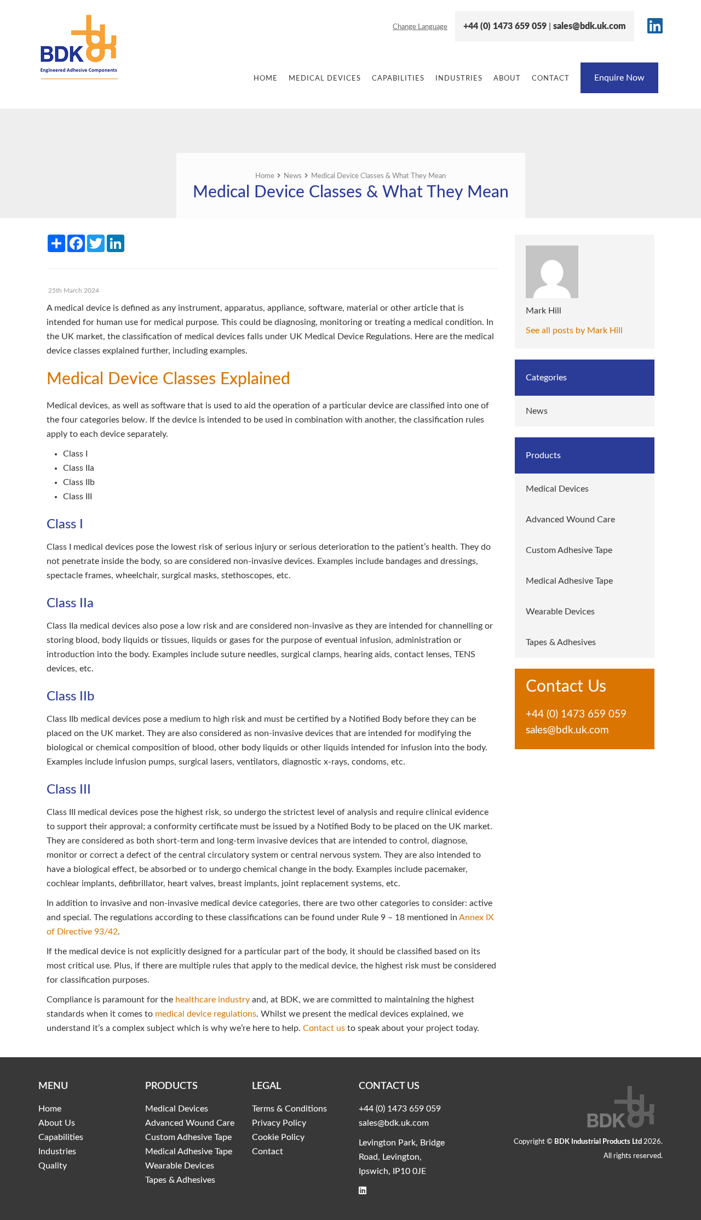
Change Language (420, 27)
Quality (52, 1165)
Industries (458, 78)
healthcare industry (212, 999)
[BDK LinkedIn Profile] (652, 29)
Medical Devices (325, 78)
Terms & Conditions (289, 1108)
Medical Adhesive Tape (569, 581)
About (507, 78)
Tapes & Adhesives (561, 642)
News (537, 411)
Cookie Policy (278, 1137)
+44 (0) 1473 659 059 (505, 26)
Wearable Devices (560, 611)
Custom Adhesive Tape (569, 550)
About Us (56, 1123)
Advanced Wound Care (570, 519)
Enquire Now (619, 77)
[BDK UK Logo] (110, 46)
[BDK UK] (564, 1107)
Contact (551, 78)
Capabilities (398, 78)
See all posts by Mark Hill (574, 330)
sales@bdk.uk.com (589, 26)
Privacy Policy (279, 1123)
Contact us (324, 1028)
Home (266, 78)
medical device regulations (205, 1014)
